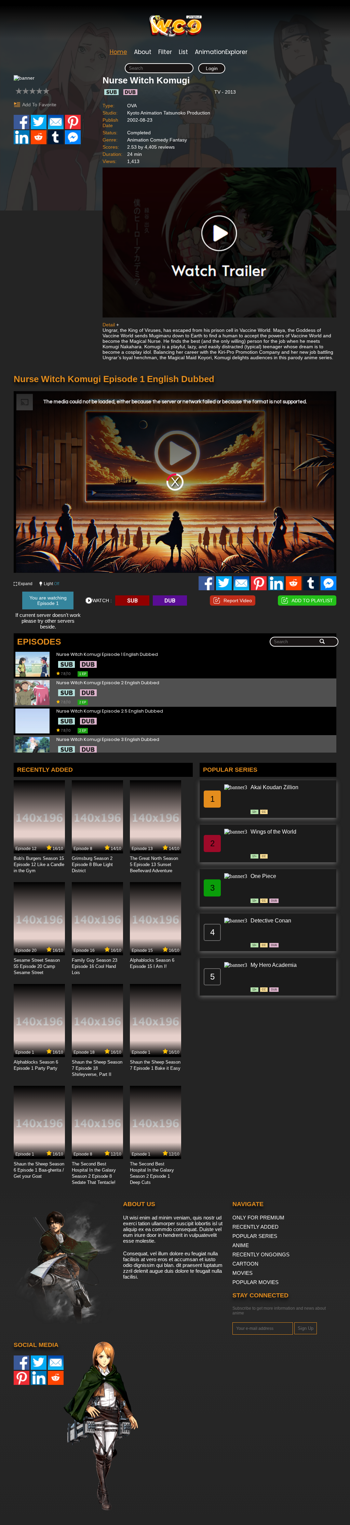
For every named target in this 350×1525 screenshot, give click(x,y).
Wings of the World (273, 832)
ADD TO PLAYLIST (312, 600)
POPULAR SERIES (254, 1236)
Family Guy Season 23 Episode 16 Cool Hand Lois (94, 966)
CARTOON (245, 1264)
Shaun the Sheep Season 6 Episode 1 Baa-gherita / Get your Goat (39, 1170)
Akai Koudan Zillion (274, 787)
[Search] (322, 642)
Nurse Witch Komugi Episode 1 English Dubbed (107, 655)
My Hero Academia (274, 965)
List (183, 52)
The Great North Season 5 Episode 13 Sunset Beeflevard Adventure (154, 864)
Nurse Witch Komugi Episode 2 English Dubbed (107, 683)
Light (51, 583)
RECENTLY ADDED (255, 1227)
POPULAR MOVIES (255, 1282)
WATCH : (102, 600)
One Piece (263, 876)
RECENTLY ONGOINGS (261, 1254)
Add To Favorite (39, 104)
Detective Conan (271, 920)
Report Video (238, 600)
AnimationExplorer (221, 52)
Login (212, 68)
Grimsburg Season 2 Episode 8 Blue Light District (92, 864)
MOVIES (242, 1273)
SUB (132, 600)
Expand (25, 583)
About (142, 52)
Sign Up (305, 1328)
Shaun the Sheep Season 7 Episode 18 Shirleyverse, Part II (97, 1068)
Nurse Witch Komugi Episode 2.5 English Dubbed (109, 711)
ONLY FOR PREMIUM (258, 1217)
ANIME (240, 1245)
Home (118, 52)
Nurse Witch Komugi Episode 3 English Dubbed (107, 740)
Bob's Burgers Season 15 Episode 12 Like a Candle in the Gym (39, 864)
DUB (169, 600)
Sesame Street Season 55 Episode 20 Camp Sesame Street (37, 966)
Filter (165, 52)
